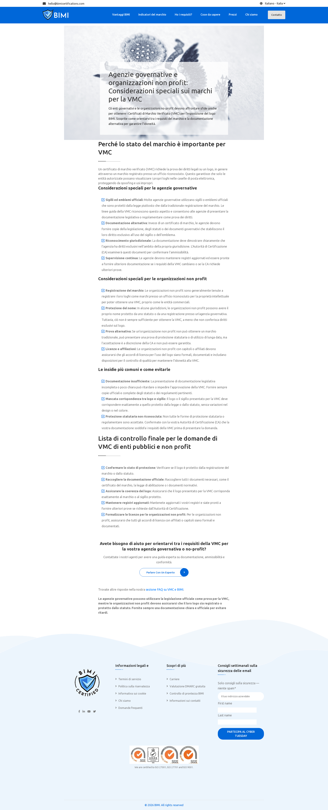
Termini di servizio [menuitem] (129, 679)
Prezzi (233, 14)
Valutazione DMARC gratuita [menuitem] (187, 686)
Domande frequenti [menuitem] (130, 707)
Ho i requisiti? (183, 14)
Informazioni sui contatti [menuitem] (185, 700)
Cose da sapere (210, 14)
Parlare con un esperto (160, 572)
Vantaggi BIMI (121, 14)
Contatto (276, 14)
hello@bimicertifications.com (66, 3)
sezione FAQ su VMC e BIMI (164, 589)
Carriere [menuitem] (174, 679)
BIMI (157, 805)
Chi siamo (251, 14)
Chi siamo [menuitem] (124, 700)
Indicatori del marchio (152, 14)
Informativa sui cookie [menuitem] (132, 693)
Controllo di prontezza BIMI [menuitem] (187, 693)
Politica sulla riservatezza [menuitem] (134, 686)
